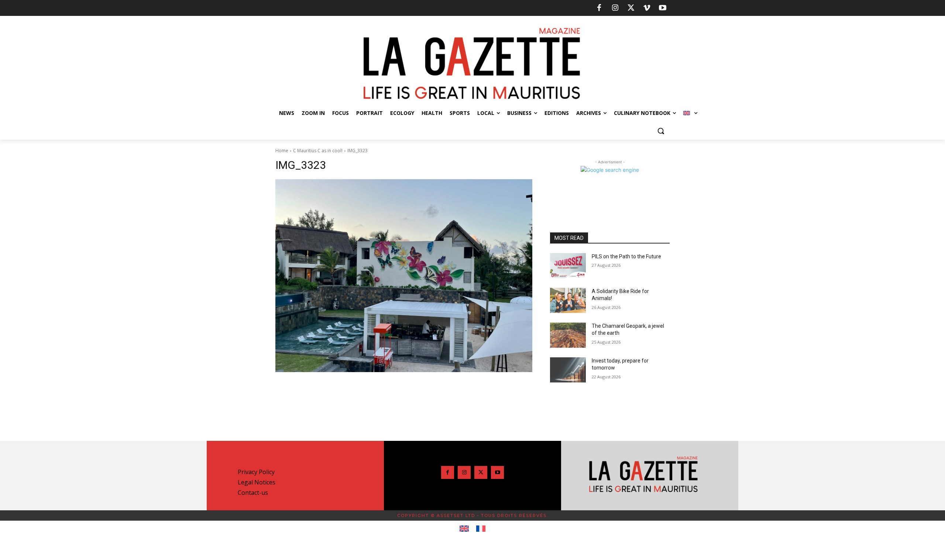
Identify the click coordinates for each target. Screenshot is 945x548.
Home (281, 150)
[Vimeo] (647, 8)
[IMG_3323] (403, 275)
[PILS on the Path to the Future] (568, 265)
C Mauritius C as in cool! (318, 150)
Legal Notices (256, 482)
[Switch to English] (464, 529)
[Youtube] (663, 8)
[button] (661, 131)
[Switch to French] (480, 529)
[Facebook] (599, 8)
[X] (631, 8)
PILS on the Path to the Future (626, 256)
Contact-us (253, 493)
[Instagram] (615, 8)
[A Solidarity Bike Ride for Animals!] (568, 300)
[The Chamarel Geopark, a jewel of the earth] (568, 335)
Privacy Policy (256, 472)
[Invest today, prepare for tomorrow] (568, 369)
